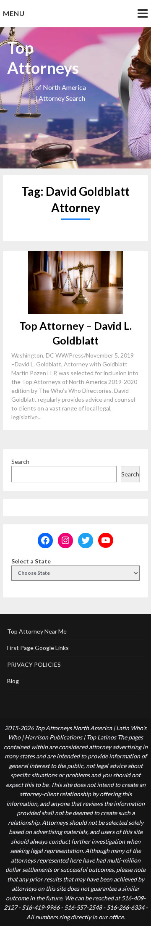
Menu (14, 13)
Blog (13, 680)
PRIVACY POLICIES (34, 664)
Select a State (31, 561)
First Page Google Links (38, 647)
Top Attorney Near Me (37, 631)
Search (20, 461)
